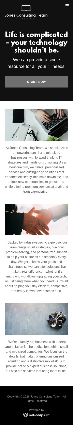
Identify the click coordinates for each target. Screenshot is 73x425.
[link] (26, 5)
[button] (67, 6)
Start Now (36, 81)
